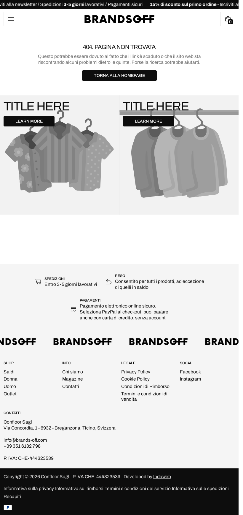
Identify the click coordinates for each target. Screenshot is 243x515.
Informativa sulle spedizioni (200, 488)
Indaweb (162, 476)
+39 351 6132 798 (22, 446)
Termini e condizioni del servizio (138, 488)
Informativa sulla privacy (29, 488)
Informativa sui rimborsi (79, 488)
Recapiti (12, 496)
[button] (11, 19)
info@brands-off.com (25, 440)
